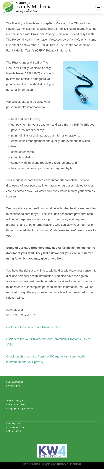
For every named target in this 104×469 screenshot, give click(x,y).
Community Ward (16, 427)
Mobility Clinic (15, 423)
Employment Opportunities (20, 408)
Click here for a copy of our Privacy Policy (33, 327)
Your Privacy (15, 401)
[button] (98, 7)
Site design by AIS (52, 466)
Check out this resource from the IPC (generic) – (38, 356)
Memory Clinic (15, 431)
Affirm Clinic (14, 386)
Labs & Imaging (15, 382)
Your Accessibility (16, 404)
